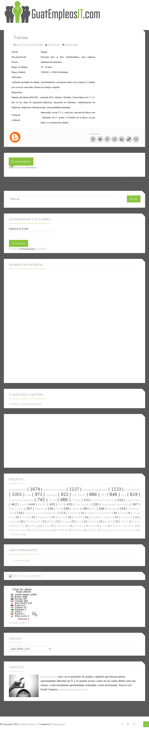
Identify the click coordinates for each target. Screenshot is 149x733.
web (29, 495)
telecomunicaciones (54, 490)
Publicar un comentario (23, 167)
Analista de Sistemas (21, 500)
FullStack (62, 530)
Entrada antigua (135, 181)
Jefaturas (40, 509)
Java (124, 495)
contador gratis (17, 623)
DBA (93, 509)
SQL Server (79, 495)
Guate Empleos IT (28, 724)
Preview (13, 249)
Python (78, 530)
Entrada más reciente (17, 181)
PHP (61, 504)
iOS (80, 521)
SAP (58, 509)
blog (123, 513)
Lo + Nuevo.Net (21, 560)
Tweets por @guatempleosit (25, 404)
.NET (104, 495)
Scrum (62, 517)
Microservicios (18, 530)
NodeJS (108, 521)
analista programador (95, 490)
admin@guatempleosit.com (73, 689)
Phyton (92, 530)
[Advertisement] (38, 440)
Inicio (78, 181)
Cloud (26, 517)
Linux (23, 504)
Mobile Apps (16, 509)
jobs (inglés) (83, 504)
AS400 (78, 517)
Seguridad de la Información (119, 530)
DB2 (34, 526)
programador (132, 490)
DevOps (62, 526)
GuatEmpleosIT (49, 676)
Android (14, 521)
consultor (73, 513)
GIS (92, 526)
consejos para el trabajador (41, 513)
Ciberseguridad (41, 530)
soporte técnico (18, 490)
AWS (124, 521)
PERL (51, 521)
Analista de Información (116, 504)
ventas (76, 509)
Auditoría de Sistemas (99, 513)
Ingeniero (52, 495)
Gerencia (112, 509)
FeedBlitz (41, 249)
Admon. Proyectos (104, 500)
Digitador (44, 517)
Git (47, 526)
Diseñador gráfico (102, 517)
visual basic (133, 500)
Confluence (15, 534)
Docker (79, 526)
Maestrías (127, 517)
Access (66, 521)
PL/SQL (77, 500)
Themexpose (58, 724)
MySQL (42, 504)
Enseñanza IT (33, 521)
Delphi (93, 521)
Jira (104, 526)
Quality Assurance (124, 526)
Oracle (53, 500)
